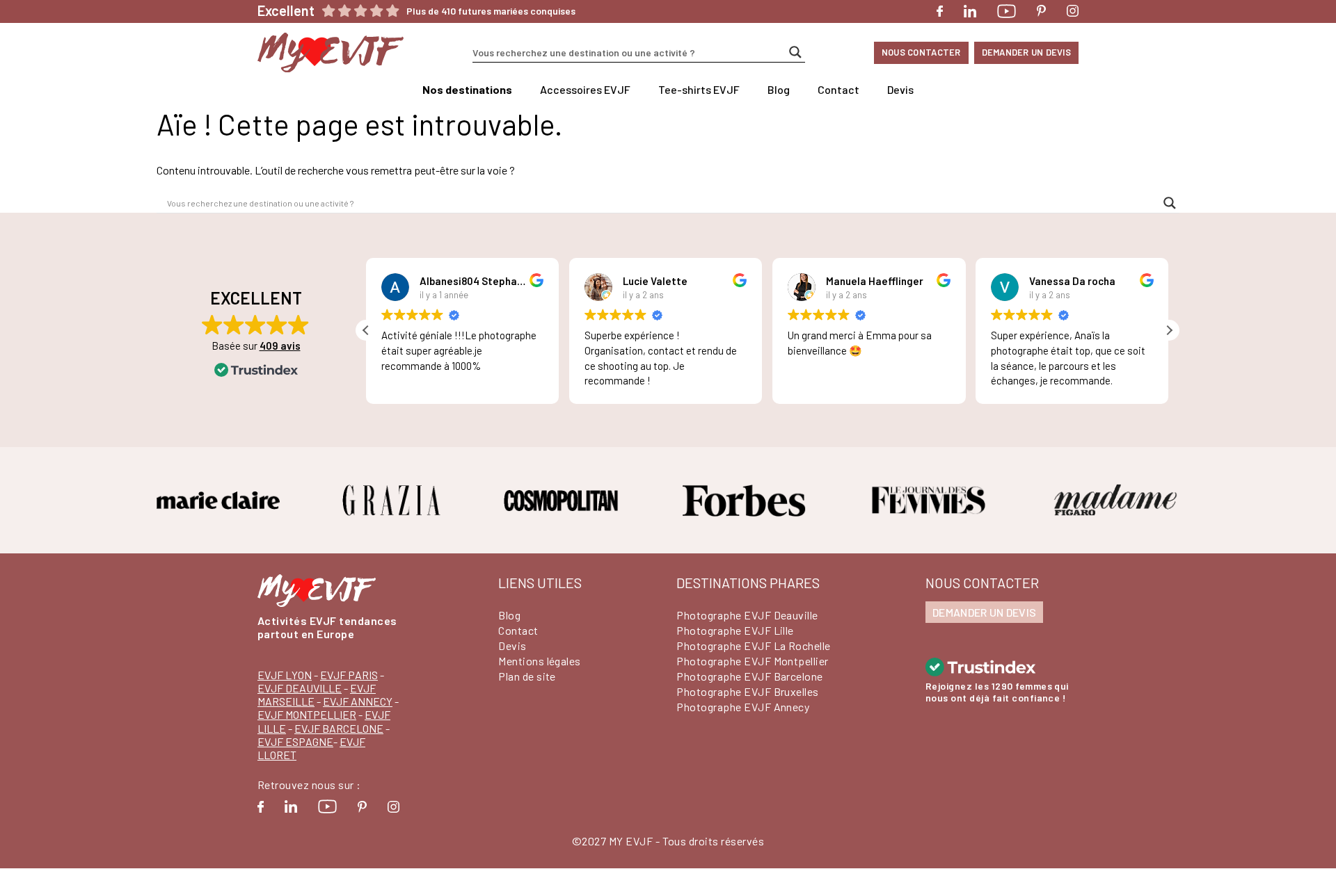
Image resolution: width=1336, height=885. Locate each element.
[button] (1169, 330)
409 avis (280, 345)
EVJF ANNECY (357, 701)
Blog (779, 89)
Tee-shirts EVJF (699, 89)
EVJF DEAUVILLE (299, 688)
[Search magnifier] (795, 52)
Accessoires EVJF (585, 89)
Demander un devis (1026, 52)
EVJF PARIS (349, 674)
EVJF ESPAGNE (295, 741)
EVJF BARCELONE (338, 728)
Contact (838, 89)
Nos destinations (467, 89)
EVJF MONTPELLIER (306, 714)
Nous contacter (921, 52)
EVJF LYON (284, 674)
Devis (900, 89)
